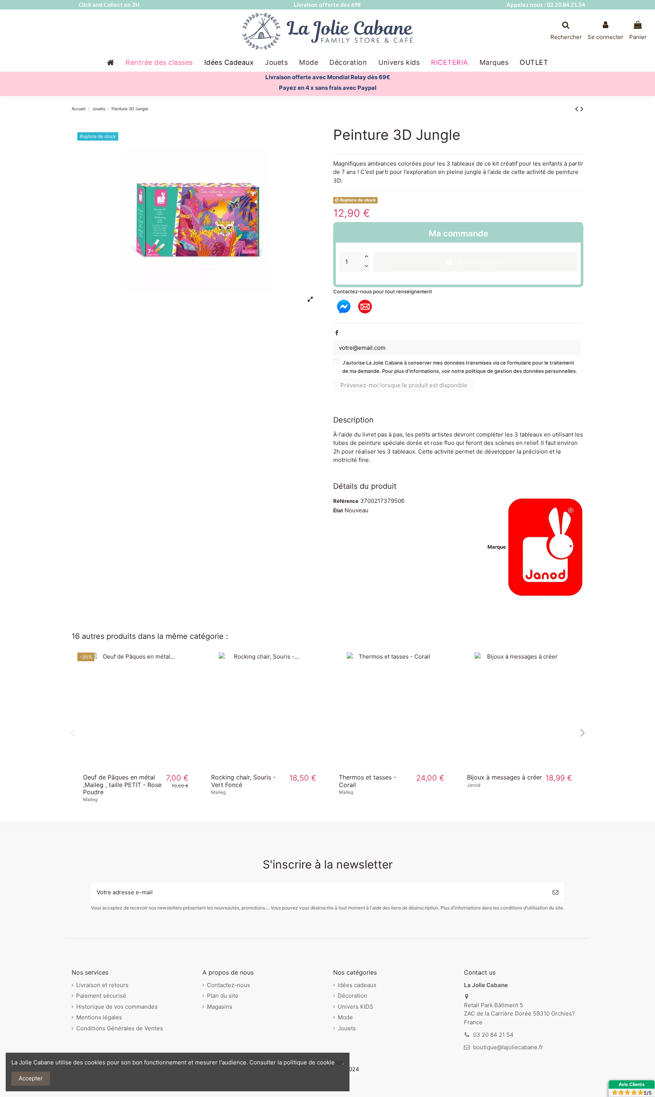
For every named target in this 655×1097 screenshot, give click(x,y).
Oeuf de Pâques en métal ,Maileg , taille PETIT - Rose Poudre (122, 784)
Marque (496, 547)
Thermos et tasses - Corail (367, 780)
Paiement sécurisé (101, 995)
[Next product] (581, 108)
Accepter (31, 1078)
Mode (345, 1017)
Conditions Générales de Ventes (119, 1028)
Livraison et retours (102, 985)
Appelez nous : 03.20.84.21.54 (545, 4)
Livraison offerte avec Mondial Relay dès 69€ (327, 77)
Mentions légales (99, 1017)
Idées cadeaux (357, 985)
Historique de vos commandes (117, 1006)
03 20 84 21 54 (493, 1034)
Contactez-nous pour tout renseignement (382, 291)
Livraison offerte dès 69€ (327, 4)
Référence (346, 501)
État (338, 510)
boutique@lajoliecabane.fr (508, 1047)
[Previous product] (577, 108)
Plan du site (222, 995)
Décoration (352, 995)
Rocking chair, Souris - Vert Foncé (243, 780)
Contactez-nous (228, 985)
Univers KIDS (355, 1006)
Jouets (347, 1028)
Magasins (219, 1006)
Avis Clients (632, 1084)
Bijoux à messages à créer (504, 777)
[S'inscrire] (555, 893)
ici (339, 1062)
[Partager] (336, 332)
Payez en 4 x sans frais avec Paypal (327, 87)
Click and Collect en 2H (108, 4)
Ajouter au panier (481, 261)
